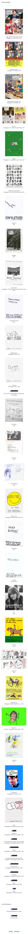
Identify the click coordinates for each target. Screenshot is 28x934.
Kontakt (11, 931)
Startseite (16, 931)
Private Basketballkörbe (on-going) (14, 911)
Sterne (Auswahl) (14, 917)
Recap (15, 394)
